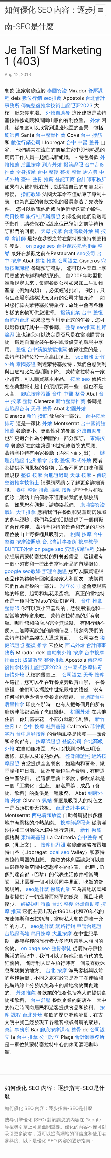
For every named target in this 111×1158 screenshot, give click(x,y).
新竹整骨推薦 (70, 401)
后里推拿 (14, 704)
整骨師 (12, 608)
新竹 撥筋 (37, 416)
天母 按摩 (51, 231)
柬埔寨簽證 (92, 505)
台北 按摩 (56, 970)
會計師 (18, 238)
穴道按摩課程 (80, 549)
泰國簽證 (57, 90)
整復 (21, 349)
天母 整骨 (41, 408)
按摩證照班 (28, 541)
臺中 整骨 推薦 (37, 179)
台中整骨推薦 (50, 135)
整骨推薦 (54, 660)
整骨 (76, 1029)
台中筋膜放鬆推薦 (47, 349)
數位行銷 (32, 98)
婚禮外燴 (14, 675)
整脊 (70, 327)
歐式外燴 (81, 460)
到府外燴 (52, 164)
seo (86, 379)
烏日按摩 (14, 216)
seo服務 (84, 357)
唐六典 (90, 172)
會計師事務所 (91, 179)
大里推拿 (26, 512)
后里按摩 (31, 164)
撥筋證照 (73, 164)
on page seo (40, 246)
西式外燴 (75, 645)
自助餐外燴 (59, 652)
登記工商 (65, 179)
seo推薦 (52, 98)
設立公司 (70, 586)
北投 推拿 (36, 460)
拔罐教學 (33, 660)
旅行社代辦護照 (43, 216)
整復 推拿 (45, 261)
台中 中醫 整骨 (82, 142)
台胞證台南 (17, 408)
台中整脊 (87, 837)
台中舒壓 (41, 1000)
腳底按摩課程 (55, 1029)
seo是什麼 (37, 889)
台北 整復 (59, 460)
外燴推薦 (26, 992)
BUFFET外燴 (19, 549)
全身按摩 (26, 172)
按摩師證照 (48, 741)
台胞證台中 (92, 697)
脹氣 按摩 (61, 490)
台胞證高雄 (17, 933)
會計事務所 (17, 1029)
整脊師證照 (77, 756)
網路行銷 (65, 926)
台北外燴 (32, 1015)
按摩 (75, 379)
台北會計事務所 (59, 541)
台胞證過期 (56, 475)
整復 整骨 (70, 172)
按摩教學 (88, 541)
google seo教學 (23, 571)
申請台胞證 (89, 926)
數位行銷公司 (26, 142)
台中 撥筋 (91, 135)
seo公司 (86, 253)
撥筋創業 (70, 312)
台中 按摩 (33, 726)
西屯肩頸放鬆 (46, 815)
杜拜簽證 (56, 726)
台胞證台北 (17, 320)
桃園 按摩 (81, 534)
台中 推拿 (91, 601)
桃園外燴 (76, 408)
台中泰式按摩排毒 (76, 246)
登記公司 (72, 741)
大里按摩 (62, 933)
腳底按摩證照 (36, 394)
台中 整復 (48, 172)
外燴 (95, 120)
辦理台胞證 (54, 571)
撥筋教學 (31, 194)
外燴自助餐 (58, 113)
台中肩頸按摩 (31, 734)
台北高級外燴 (78, 231)
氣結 (9, 512)
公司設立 (68, 261)
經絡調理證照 (36, 904)
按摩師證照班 (75, 822)
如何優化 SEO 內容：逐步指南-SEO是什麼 (52, 18)
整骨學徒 (61, 948)
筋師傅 (12, 135)
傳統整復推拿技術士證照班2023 (56, 105)
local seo (58, 852)
